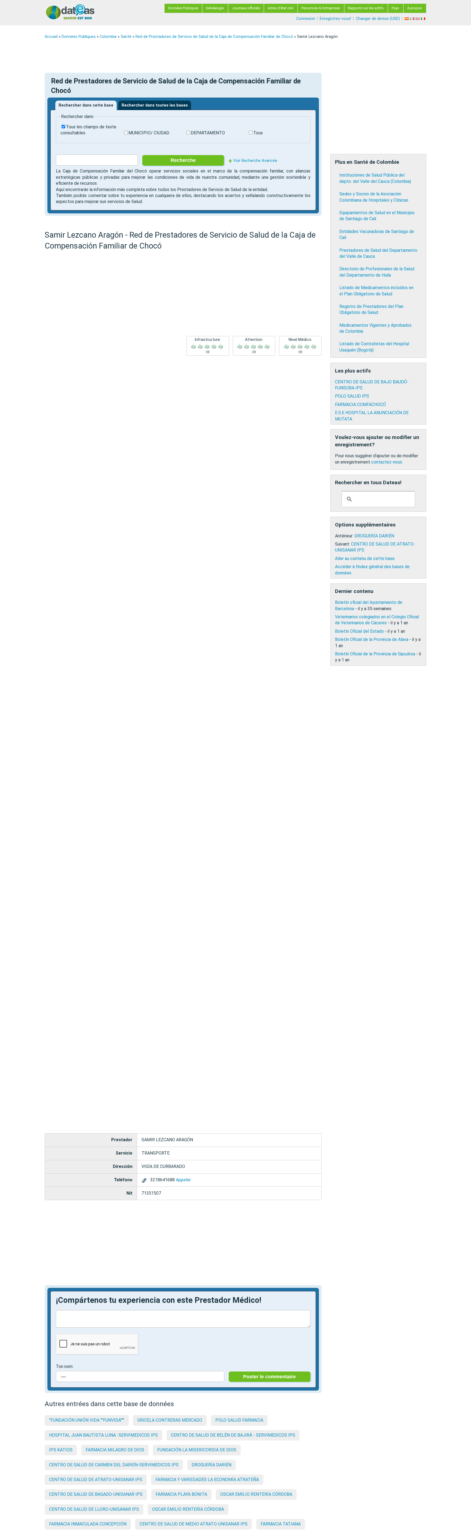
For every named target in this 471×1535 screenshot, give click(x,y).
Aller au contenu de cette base (365, 558)
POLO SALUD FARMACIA (239, 1420)
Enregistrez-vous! (335, 18)
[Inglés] (418, 18)
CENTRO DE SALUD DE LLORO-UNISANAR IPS (94, 1509)
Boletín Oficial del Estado (359, 631)
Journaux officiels (246, 8)
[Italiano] (423, 18)
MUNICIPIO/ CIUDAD (148, 132)
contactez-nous (386, 462)
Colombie (108, 36)
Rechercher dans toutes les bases (155, 105)
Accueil (51, 36)
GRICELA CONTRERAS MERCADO (169, 1420)
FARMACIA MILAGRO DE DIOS (115, 1449)
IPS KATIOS (61, 1449)
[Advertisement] (208, 56)
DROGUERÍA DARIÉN (211, 1464)
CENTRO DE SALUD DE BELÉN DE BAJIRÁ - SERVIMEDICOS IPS (233, 1435)
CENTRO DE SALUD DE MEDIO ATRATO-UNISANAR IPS (193, 1524)
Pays (395, 8)
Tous (258, 132)
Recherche (183, 160)
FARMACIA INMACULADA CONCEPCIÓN (87, 1524)
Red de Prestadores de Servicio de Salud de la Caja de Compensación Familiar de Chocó (214, 36)
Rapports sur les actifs (366, 8)
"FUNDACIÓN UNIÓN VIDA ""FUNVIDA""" (86, 1420)
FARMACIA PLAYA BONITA (181, 1494)
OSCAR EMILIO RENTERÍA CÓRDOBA (256, 1494)
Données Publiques (183, 8)
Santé (126, 36)
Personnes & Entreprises (320, 8)
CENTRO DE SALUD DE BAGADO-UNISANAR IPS (96, 1494)
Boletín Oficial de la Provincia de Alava (371, 639)
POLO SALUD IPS (352, 396)
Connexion (305, 18)
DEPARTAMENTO (208, 132)
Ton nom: (64, 1366)
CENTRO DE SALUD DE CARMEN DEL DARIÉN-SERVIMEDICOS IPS (114, 1464)
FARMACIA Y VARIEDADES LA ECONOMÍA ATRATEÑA (207, 1479)
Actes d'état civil (280, 8)
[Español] (407, 18)
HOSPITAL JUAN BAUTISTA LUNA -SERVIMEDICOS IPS (103, 1435)
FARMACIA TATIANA (281, 1524)
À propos (414, 8)
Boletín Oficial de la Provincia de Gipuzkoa (375, 653)
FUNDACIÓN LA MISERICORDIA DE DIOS (196, 1449)
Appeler (183, 1179)
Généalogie (215, 8)
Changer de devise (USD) (378, 18)
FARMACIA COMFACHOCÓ (360, 404)
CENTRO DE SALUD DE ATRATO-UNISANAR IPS (95, 1479)
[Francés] (412, 18)
